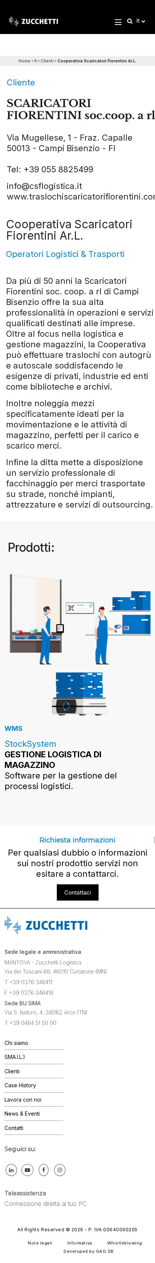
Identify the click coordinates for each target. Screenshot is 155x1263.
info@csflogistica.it (44, 186)
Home (24, 60)
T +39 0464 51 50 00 (30, 1023)
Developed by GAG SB (89, 1251)
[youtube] (27, 1169)
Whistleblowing (124, 1243)
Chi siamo (16, 1043)
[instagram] (60, 1169)
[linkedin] (11, 1169)
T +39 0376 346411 (28, 982)
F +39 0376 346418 (29, 992)
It (35, 60)
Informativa (79, 1243)
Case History (20, 1085)
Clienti (47, 60)
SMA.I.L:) (15, 1057)
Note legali (40, 1243)
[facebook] (43, 1169)
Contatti (14, 1128)
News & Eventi (22, 1113)
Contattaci (77, 892)
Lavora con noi (23, 1099)
